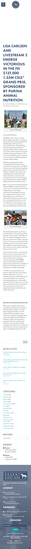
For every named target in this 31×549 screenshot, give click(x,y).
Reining (5, 415)
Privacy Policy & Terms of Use (15, 542)
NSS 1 (6, 421)
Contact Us (17, 540)
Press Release (7, 106)
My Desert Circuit (8, 404)
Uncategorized (7, 426)
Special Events (7, 419)
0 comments (15, 106)
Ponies (5, 410)
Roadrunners (6, 417)
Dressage (5, 394)
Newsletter (6, 408)
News (4, 406)
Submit (15, 529)
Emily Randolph (9, 104)
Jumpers (24, 104)
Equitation (6, 397)
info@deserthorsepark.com (12, 494)
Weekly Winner (7, 428)
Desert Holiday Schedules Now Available (14, 367)
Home (10, 540)
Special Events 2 (7, 423)
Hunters (5, 399)
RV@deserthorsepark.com (12, 503)
